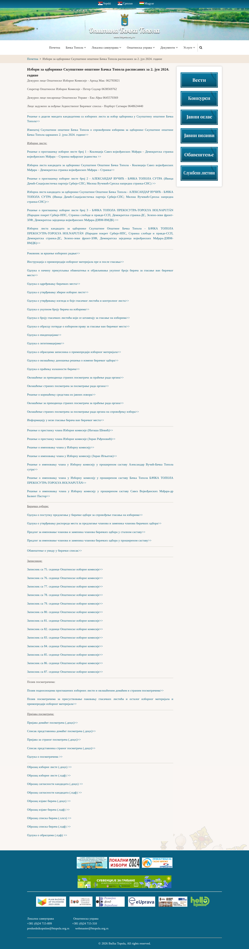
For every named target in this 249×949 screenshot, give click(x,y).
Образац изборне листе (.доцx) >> (49, 767)
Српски (128, 3)
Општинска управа (140, 47)
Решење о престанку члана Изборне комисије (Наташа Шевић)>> (70, 430)
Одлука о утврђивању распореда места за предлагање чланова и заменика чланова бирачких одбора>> (94, 523)
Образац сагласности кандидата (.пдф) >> (54, 792)
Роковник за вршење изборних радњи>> (53, 253)
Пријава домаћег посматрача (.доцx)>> (52, 722)
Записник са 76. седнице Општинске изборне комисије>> (65, 578)
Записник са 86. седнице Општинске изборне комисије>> (65, 663)
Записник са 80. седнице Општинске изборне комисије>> (65, 612)
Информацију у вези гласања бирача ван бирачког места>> (65, 420)
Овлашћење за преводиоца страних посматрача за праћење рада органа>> (75, 377)
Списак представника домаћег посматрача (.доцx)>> (61, 731)
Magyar (149, 3)
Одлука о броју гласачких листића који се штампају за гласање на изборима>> (78, 317)
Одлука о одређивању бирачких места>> (53, 283)
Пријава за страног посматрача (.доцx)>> (54, 739)
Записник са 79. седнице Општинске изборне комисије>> (65, 603)
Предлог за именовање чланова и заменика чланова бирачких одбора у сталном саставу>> (86, 532)
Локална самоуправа (105, 47)
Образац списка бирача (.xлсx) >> (49, 818)
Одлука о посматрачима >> (45, 756)
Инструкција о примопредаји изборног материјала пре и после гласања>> (75, 261)
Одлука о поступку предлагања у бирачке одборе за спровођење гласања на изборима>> (85, 515)
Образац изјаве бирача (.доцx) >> (49, 801)
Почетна (54, 47)
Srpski (107, 3)
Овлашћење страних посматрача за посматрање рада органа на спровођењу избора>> (83, 411)
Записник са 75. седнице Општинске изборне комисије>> (65, 569)
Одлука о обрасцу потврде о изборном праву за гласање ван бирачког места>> (78, 326)
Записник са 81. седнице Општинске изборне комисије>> (65, 620)
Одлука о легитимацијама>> (45, 343)
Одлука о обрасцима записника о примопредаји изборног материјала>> (74, 352)
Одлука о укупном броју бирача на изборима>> (58, 309)
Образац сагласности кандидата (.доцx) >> (55, 784)
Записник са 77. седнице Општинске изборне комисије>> (65, 586)
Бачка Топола (75, 47)
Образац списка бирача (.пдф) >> (49, 826)
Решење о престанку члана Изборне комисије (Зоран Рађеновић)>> (71, 439)
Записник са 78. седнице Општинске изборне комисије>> (65, 595)
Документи (168, 47)
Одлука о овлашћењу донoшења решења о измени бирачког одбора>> (72, 360)
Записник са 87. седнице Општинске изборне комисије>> (65, 671)
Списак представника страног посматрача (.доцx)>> (61, 748)
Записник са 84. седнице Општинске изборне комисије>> (65, 646)
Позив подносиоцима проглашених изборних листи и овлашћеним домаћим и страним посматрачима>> (95, 690)
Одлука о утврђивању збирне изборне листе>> (57, 292)
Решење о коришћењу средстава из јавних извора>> (61, 394)
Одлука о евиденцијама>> (44, 335)
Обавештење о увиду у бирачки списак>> (54, 550)
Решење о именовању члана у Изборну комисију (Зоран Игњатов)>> (72, 456)
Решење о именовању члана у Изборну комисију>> (60, 447)
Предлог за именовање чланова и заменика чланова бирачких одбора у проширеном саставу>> (89, 540)
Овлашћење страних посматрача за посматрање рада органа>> (68, 386)
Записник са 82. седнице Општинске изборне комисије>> (65, 629)
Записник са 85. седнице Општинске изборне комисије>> (65, 654)
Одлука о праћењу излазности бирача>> (53, 369)
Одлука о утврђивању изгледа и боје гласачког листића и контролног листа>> (78, 300)
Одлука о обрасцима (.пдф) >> (47, 835)
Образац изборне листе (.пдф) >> (49, 775)
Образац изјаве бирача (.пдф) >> (48, 809)
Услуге (188, 47)
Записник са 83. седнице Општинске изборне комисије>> (65, 637)
